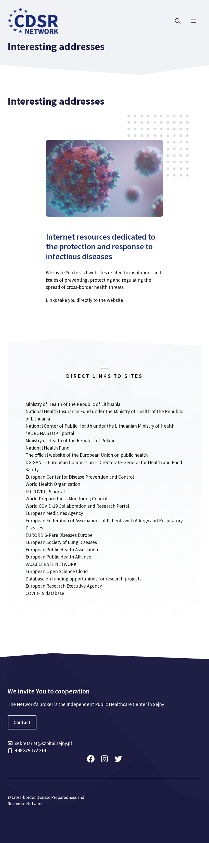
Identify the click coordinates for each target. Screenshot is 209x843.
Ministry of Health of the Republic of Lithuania (72, 404)
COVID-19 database (44, 593)
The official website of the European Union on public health (86, 455)
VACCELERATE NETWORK (50, 564)
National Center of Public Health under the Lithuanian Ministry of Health (100, 426)
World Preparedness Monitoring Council (66, 498)
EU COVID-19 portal (45, 491)
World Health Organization (52, 484)
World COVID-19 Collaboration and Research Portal (77, 506)
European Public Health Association (61, 550)
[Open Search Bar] (178, 21)
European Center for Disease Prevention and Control (79, 477)
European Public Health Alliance (58, 557)
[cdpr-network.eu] (33, 20)
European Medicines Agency (54, 513)
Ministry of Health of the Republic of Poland (70, 440)
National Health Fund (47, 448)
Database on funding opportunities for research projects (83, 579)
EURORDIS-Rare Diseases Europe (59, 535)
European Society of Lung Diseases (61, 542)
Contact (22, 722)
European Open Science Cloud (56, 571)
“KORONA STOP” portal (49, 433)
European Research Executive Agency (63, 586)
